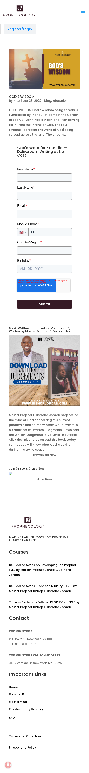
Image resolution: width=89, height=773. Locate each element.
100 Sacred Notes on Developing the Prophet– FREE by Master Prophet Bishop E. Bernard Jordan (43, 570)
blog (47, 101)
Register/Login (19, 29)
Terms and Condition (25, 736)
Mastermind (18, 702)
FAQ (12, 718)
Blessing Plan (19, 694)
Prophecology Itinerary (26, 709)
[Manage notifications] (8, 765)
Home (13, 687)
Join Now (44, 479)
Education (60, 101)
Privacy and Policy (22, 747)
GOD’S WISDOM (21, 96)
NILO (16, 101)
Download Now (44, 455)
